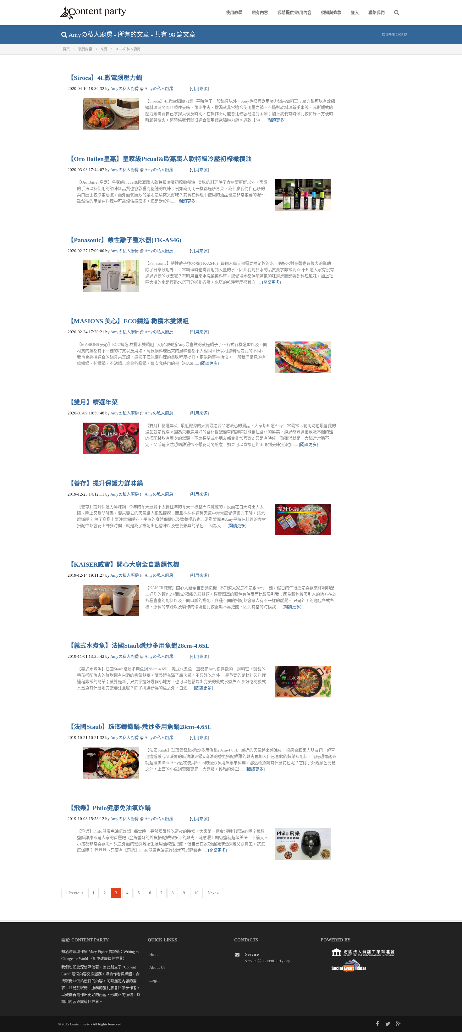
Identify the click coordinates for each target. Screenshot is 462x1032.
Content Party (80, 1024)
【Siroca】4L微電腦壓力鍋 (105, 78)
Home (154, 954)
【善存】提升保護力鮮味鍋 (105, 483)
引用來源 (199, 88)
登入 (355, 12)
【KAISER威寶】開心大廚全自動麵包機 (123, 564)
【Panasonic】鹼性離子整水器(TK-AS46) (124, 240)
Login (154, 980)
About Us (157, 967)
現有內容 (260, 12)
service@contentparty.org (267, 960)
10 (196, 893)
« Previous (74, 893)
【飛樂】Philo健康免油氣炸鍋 (109, 808)
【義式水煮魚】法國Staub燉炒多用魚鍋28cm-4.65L (138, 645)
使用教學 (234, 12)
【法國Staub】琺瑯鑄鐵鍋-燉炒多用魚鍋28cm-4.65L (140, 727)
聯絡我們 (376, 12)
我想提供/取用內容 (294, 12)
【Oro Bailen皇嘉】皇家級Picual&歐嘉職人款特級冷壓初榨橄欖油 (160, 159)
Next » (213, 893)
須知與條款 (331, 12)
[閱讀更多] (276, 120)
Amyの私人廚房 (124, 88)
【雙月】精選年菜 (93, 402)
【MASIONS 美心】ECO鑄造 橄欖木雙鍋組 (128, 321)
